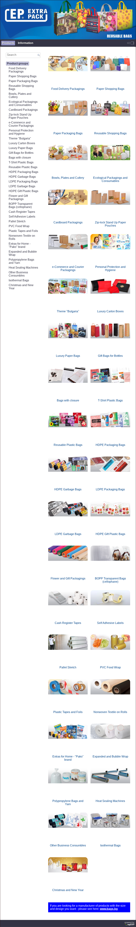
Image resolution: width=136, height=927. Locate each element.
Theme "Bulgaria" (20, 138)
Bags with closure (20, 157)
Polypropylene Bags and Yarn (21, 261)
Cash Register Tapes (22, 211)
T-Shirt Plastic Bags (21, 162)
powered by (129, 923)
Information (25, 42)
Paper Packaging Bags (23, 81)
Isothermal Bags (19, 280)
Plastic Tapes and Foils (23, 230)
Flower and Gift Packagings (18, 197)
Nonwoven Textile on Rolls (22, 237)
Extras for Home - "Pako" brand (19, 245)
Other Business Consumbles (18, 274)
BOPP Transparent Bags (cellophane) (20, 205)
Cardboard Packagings (23, 109)
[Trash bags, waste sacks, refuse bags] (68, 516)
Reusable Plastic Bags (23, 167)
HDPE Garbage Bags (22, 176)
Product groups (17, 63)
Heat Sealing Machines (23, 267)
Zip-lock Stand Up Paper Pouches (20, 116)
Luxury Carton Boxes (22, 143)
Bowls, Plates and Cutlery (20, 95)
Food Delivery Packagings (17, 70)
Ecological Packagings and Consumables (23, 103)
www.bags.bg (109, 908)
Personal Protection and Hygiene (21, 132)
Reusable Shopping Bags (21, 87)
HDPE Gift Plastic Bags (23, 191)
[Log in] (130, 43)
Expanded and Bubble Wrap (23, 253)
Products (8, 42)
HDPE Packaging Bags (23, 171)
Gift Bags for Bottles (21, 152)
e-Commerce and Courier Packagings (21, 124)
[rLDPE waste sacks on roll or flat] (68, 472)
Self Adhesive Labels (22, 216)
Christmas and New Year (21, 287)
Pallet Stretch (17, 221)
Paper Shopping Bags (22, 76)
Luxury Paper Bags (21, 148)
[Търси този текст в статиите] (38, 55)
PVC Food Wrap (19, 226)
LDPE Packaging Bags (23, 181)
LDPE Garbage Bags (22, 186)
